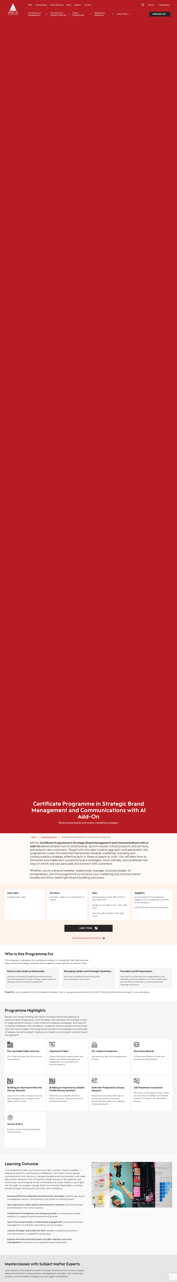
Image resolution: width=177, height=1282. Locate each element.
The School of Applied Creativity (58, 14)
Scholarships (41, 5)
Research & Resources (100, 14)
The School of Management (34, 14)
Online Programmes (78, 14)
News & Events (57, 5)
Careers (77, 5)
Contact (87, 5)
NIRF (30, 5)
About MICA (122, 14)
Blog (69, 5)
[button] (37, 14)
